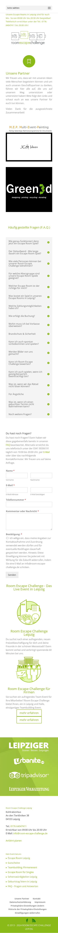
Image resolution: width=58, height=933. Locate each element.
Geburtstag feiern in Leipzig (22, 881)
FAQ (8, 444)
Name (10, 470)
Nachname (35, 480)
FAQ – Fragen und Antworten (23, 886)
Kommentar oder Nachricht (22, 511)
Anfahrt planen (14, 840)
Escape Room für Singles (21, 872)
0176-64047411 (18, 826)
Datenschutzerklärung (20, 902)
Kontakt (37, 898)
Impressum (40, 902)
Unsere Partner (21, 898)
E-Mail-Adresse (12, 494)
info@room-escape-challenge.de (30, 833)
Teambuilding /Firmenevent (22, 867)
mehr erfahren (29, 713)
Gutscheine (14, 862)
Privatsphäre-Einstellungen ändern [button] (27, 905)
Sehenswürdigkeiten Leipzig (22, 876)
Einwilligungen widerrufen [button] (27, 913)
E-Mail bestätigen (37, 494)
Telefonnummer (16, 499)
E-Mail (46, 452)
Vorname (10, 480)
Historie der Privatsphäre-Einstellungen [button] (27, 909)
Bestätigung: (14, 534)
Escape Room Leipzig (19, 858)
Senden (12, 574)
